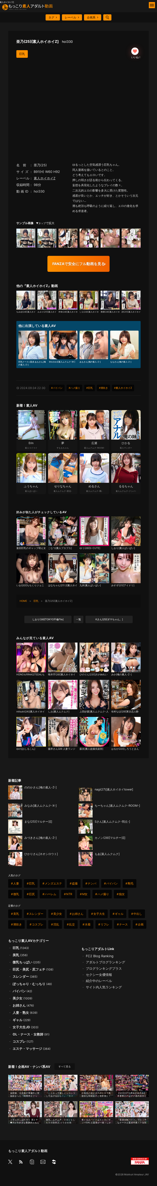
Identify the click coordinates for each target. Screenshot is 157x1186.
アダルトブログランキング (105, 962)
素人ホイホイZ (44, 178)
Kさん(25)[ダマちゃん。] (109, 619)
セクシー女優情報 (99, 975)
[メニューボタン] (152, 5)
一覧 (78, 619)
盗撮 (75, 883)
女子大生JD (25, 1027)
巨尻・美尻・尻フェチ (33, 969)
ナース (123, 924)
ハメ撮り (103, 894)
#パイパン (57, 387)
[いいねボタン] (135, 51)
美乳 (16, 913)
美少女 (57, 913)
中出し (137, 913)
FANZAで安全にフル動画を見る (78, 264)
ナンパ (92, 883)
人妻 (16, 883)
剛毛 (130, 883)
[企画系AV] (54, 1163)
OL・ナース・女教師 (31, 1034)
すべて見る (64, 1066)
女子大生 (99, 913)
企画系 (91, 17)
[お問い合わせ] (42, 1163)
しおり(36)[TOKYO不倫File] (48, 619)
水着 (88, 924)
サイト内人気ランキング (104, 987)
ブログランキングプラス (104, 968)
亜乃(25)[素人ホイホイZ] (44, 41)
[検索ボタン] (107, 17)
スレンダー (36, 913)
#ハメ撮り (74, 387)
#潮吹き (103, 387)
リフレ (105, 924)
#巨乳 (89, 387)
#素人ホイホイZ (123, 387)
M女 (84, 894)
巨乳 (22, 54)
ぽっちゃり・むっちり (32, 984)
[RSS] (20, 1163)
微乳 (16, 894)
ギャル (119, 913)
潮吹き (17, 924)
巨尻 (32, 894)
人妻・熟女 (25, 1012)
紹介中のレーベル (99, 981)
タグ (51, 17)
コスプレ (37, 924)
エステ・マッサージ (31, 1049)
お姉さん (77, 913)
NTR (69, 894)
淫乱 (56, 924)
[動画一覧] (31, 1163)
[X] (10, 1162)
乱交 (72, 924)
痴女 (122, 894)
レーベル (70, 17)
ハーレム (50, 894)
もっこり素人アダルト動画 (27, 1151)
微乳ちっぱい (26, 962)
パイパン (112, 883)
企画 (141, 924)
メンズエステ (53, 883)
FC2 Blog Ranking (99, 956)
